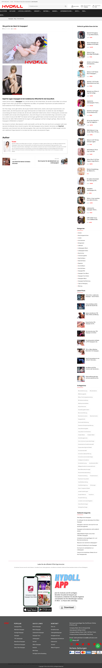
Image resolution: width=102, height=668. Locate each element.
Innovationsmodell (82, 450)
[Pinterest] (94, 644)
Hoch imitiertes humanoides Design (86, 441)
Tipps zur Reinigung (82, 283)
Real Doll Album (81, 258)
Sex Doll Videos (81, 268)
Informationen (20, 18)
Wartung (80, 286)
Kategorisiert (81, 243)
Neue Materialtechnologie (84, 469)
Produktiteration (94, 475)
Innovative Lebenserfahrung (84, 453)
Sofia (15, 28)
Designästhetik (81, 419)
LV (25, 664)
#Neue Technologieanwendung (85, 397)
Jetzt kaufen (34, 1)
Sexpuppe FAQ (81, 270)
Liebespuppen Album (83, 248)
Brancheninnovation (83, 416)
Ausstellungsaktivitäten (83, 409)
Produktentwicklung (82, 475)
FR (18, 664)
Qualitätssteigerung (83, 485)
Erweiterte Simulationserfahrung (85, 425)
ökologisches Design (82, 507)
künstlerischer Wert (93, 463)
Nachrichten (81, 253)
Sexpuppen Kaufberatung (84, 281)
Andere (80, 233)
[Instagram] (71, 644)
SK (32, 664)
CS (12, 664)
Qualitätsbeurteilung (83, 482)
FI (44, 664)
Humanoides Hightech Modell (85, 447)
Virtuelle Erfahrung (82, 497)
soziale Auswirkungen (83, 491)
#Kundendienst (93, 390)
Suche (65, 6)
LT (26, 664)
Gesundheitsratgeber (83, 428)
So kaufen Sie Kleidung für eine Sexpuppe (87, 545)
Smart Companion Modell (84, 488)
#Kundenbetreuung (82, 390)
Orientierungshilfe (82, 255)
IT (23, 664)
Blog (15, 18)
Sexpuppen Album (82, 278)
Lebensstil (80, 245)
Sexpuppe (10, 18)
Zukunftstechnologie (83, 504)
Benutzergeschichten (83, 235)
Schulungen (93, 485)
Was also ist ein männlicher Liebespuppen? (87, 542)
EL (19, 664)
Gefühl (79, 238)
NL (15, 664)
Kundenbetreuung (82, 463)
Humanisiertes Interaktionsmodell (86, 444)
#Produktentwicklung (83, 400)
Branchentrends (94, 416)
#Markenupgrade (82, 394)
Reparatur (80, 263)
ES (33, 664)
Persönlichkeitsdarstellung (84, 472)
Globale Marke (81, 435)
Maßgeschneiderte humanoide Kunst (86, 466)
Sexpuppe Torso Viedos (83, 276)
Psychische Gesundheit (83, 479)
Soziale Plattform (82, 494)
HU (20, 664)
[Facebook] (88, 644)
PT (29, 664)
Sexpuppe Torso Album (83, 273)
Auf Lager (12, 11)
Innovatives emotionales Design (85, 457)
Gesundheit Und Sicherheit (84, 431)
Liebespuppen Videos (83, 250)
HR (10, 664)
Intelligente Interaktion (83, 460)
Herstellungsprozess (82, 438)
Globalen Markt (91, 435)
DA (14, 664)
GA (22, 664)
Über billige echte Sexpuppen (84, 517)
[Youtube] (77, 644)
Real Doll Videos (81, 260)
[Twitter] (83, 644)
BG (9, 664)
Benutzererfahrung (82, 412)
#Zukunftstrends (82, 406)
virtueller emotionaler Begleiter (85, 501)
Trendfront (91, 494)
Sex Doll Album (81, 265)
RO (31, 664)
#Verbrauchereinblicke (83, 403)
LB (27, 664)
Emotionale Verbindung (83, 422)
